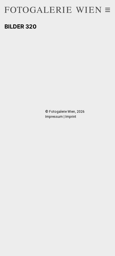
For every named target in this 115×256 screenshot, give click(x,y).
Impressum (54, 117)
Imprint (70, 117)
